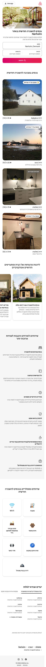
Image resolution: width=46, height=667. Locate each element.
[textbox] (32, 54)
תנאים (19, 665)
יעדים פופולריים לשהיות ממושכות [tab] (31, 591)
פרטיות (25, 665)
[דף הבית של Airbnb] (40, 3)
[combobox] (22, 46)
